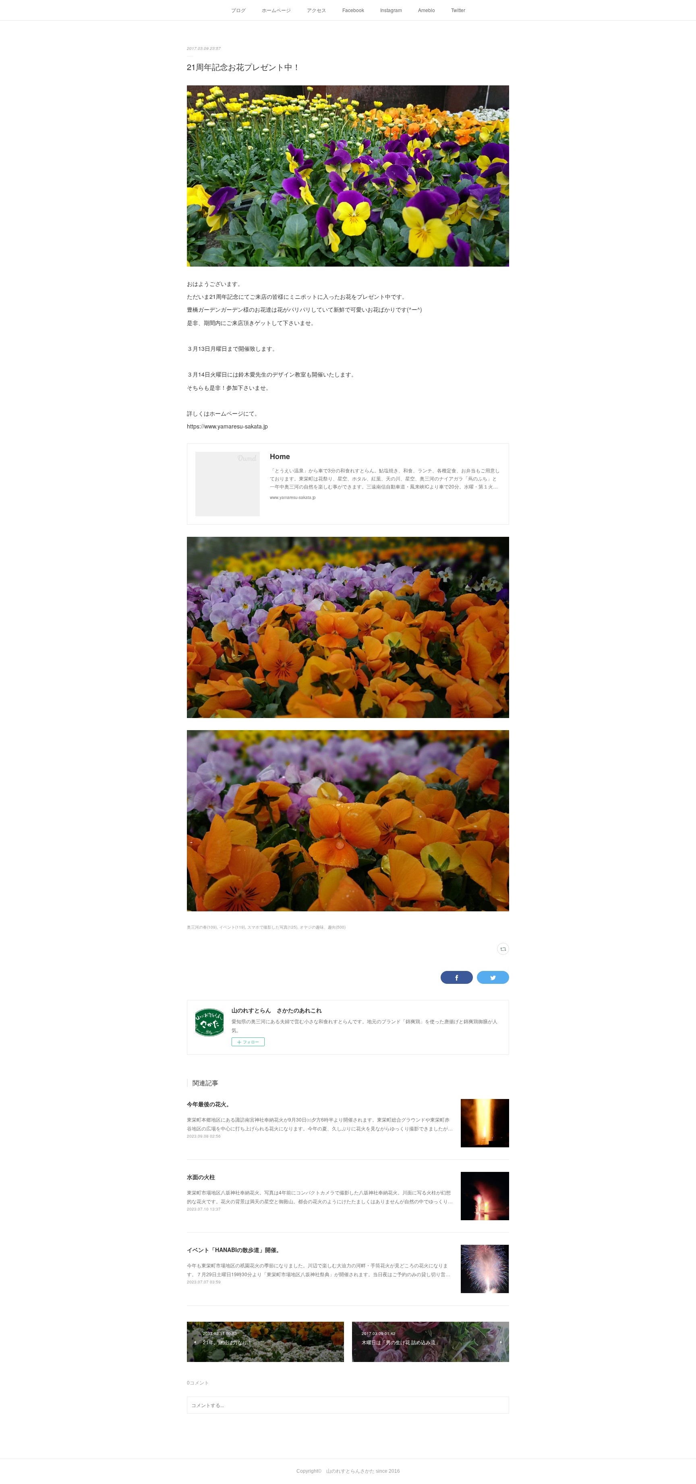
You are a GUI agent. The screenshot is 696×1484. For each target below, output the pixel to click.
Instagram (391, 9)
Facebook (353, 9)
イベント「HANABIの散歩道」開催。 (234, 1250)
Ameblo (426, 9)
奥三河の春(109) (202, 927)
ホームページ (276, 9)
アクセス (316, 9)
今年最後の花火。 (209, 1104)
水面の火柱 (201, 1177)
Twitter (458, 9)
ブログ (238, 9)
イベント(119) (232, 927)
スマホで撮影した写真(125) (272, 927)
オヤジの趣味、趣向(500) (323, 927)
